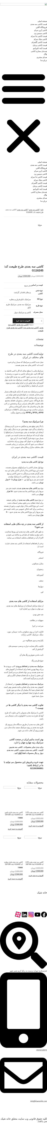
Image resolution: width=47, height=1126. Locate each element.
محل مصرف (38, 312)
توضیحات (39, 339)
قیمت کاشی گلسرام (39, 42)
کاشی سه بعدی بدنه (31, 328)
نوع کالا (40, 299)
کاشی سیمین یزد (40, 33)
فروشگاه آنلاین (41, 27)
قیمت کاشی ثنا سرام (39, 36)
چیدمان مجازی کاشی (39, 51)
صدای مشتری (42, 57)
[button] (23, 113)
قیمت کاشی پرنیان (40, 45)
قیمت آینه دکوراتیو (40, 48)
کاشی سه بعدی (34, 210)
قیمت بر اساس (37, 285)
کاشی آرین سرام (40, 30)
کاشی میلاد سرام (40, 39)
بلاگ (45, 54)
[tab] (39, 339)
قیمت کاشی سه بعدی (38, 24)
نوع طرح (39, 305)
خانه (42, 210)
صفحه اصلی (42, 21)
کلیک (20, 753)
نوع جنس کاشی (39, 291)
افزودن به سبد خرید (23, 321)
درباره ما (43, 60)
